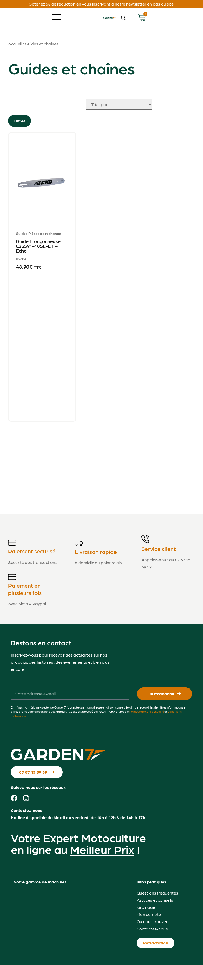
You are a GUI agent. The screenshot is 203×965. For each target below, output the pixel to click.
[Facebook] (14, 798)
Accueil (15, 43)
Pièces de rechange (44, 233)
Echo (21, 258)
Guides (21, 233)
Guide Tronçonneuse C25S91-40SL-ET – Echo (38, 245)
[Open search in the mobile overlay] (123, 18)
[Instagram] (26, 798)
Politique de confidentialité (146, 711)
